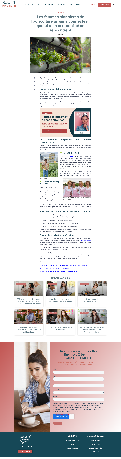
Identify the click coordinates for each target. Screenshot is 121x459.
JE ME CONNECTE (90, 5)
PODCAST (79, 5)
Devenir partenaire (95, 448)
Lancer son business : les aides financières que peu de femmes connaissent (92, 330)
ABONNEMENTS (37, 5)
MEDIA (27, 5)
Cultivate (71, 156)
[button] (113, 4)
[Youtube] (31, 447)
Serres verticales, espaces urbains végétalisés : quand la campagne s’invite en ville (63, 265)
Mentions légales (72, 448)
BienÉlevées (43, 189)
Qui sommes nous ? (72, 440)
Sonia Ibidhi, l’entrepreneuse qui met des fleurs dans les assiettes (58, 271)
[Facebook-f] (19, 447)
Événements (96, 444)
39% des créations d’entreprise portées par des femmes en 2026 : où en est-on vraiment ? (29, 301)
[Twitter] (22, 447)
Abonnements (95, 440)
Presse (72, 444)
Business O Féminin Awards (96, 452)
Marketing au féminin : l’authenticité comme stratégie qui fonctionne (29, 330)
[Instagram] (25, 447)
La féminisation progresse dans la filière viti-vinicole (55, 268)
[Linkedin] (28, 447)
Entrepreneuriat (61, 12)
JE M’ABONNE (105, 5)
